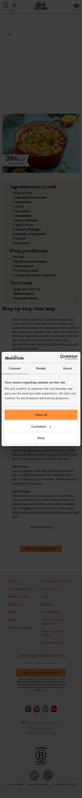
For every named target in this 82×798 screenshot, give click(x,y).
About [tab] (67, 368)
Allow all (41, 414)
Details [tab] (41, 368)
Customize (38, 426)
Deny (41, 438)
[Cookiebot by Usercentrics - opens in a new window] (60, 357)
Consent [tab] (15, 368)
